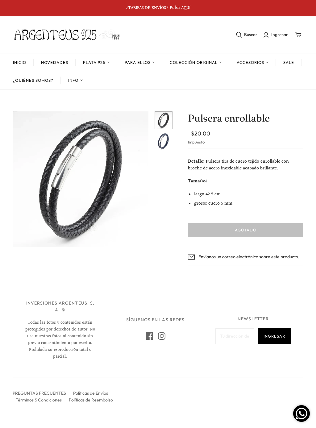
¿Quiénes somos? (33, 80)
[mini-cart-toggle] (298, 34)
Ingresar (279, 34)
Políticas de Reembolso (91, 400)
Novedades (54, 62)
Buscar (250, 34)
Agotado (245, 229)
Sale (288, 62)
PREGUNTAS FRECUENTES (39, 393)
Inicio (19, 62)
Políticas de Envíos (90, 393)
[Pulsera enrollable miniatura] (164, 120)
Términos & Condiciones (39, 400)
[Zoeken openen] (239, 35)
